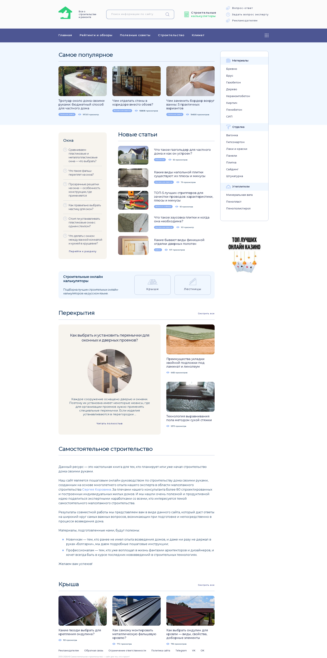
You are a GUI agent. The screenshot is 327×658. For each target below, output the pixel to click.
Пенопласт (233, 201)
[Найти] (169, 14)
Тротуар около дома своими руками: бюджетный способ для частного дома (81, 104)
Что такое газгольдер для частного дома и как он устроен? (182, 151)
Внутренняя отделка (122, 110)
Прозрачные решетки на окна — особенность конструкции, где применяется (84, 189)
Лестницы (192, 289)
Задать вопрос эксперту (250, 14)
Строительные (203, 14)
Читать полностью (110, 423)
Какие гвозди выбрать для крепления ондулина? (79, 632)
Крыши (152, 289)
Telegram (181, 650)
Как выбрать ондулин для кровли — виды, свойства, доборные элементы (187, 634)
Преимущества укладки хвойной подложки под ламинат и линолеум (185, 362)
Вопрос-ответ (242, 8)
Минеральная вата (239, 195)
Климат (198, 35)
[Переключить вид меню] (267, 35)
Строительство (171, 35)
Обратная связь (93, 650)
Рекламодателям (245, 20)
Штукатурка (234, 176)
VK (193, 650)
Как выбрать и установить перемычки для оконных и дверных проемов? (109, 337)
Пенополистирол (238, 208)
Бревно (231, 69)
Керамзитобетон (238, 96)
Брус (229, 75)
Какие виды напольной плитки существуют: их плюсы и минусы (180, 174)
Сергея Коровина (96, 489)
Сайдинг (232, 169)
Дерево (231, 89)
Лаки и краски (236, 149)
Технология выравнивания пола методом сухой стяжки (189, 418)
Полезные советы (135, 35)
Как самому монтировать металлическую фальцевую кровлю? (134, 634)
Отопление (159, 159)
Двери (158, 250)
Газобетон (233, 82)
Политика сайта (160, 650)
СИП (229, 116)
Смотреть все (206, 314)
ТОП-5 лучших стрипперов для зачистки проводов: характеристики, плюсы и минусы (183, 196)
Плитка (231, 162)
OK (202, 650)
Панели (231, 155)
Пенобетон (234, 109)
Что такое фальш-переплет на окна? (81, 172)
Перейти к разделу (83, 251)
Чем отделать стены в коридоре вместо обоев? (132, 102)
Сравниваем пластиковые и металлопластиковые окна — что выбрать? (83, 155)
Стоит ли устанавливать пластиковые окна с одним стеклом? (84, 222)
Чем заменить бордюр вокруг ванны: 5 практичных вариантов (190, 104)
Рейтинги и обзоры (96, 35)
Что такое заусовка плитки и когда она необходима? (181, 219)
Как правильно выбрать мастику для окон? (85, 207)
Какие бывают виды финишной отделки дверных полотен (179, 242)
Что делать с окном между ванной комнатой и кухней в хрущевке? (85, 239)
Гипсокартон (235, 142)
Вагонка (232, 135)
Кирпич (231, 103)
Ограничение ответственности (127, 650)
